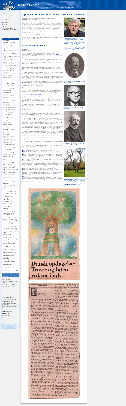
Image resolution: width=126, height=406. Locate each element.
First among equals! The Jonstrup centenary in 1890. (9, 303)
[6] (57, 128)
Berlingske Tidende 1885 (8, 85)
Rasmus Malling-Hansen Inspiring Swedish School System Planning (9, 242)
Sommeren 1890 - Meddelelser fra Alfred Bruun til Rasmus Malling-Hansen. (9, 177)
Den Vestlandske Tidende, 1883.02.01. (10, 65)
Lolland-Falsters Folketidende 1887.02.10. (8, 136)
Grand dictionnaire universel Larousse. (10, 185)
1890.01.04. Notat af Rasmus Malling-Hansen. (10, 158)
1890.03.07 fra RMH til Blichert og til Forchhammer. (10, 170)
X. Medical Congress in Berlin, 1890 (10, 245)
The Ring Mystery (6, 313)
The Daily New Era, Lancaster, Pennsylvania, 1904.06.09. (9, 195)
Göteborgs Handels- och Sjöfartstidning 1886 (10, 118)
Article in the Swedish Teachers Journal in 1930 (10, 232)
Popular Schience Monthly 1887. (9, 129)
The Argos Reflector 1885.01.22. (9, 83)
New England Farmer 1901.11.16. (9, 193)
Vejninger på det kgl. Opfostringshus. (10, 44)
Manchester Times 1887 (7, 122)
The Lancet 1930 (6, 208)
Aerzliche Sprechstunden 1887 (9, 131)
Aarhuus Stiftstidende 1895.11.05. (9, 191)
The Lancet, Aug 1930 (7, 210)
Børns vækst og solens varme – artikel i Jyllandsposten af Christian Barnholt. (10, 271)
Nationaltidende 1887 (7, 116)
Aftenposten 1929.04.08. (8, 206)
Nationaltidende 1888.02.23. (8, 152)
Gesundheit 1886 (6, 134)
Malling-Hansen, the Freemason (8, 292)
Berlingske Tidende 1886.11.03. (9, 109)
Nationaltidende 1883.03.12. (8, 68)
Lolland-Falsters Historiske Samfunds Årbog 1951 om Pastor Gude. (10, 296)
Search (3, 321)
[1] (53, 53)
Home (3, 13)
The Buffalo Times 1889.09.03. (9, 164)
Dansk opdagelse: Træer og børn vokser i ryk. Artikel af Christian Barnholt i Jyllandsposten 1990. (11, 275)
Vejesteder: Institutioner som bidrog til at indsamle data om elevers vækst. (11, 57)
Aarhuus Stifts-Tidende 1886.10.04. (10, 105)
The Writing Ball (5, 19)
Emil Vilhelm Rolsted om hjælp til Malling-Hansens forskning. (9, 268)
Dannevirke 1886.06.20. (7, 97)
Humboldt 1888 (6, 146)
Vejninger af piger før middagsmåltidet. (10, 48)
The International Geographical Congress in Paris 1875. (8, 310)
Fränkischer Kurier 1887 (7, 124)
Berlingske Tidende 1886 (8, 99)
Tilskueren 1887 (6, 132)
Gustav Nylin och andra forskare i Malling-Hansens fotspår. (9, 263)
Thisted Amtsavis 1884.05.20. (8, 70)
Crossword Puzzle (6, 315)
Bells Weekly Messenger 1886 (8, 94)
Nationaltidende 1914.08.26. (8, 201)
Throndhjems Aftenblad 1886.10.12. (10, 107)
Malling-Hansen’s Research (8, 266)
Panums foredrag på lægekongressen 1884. (10, 81)
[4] (28, 92)
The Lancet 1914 (6, 199)
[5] (40, 94)
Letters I (3, 33)
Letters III (4, 36)
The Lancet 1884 (6, 72)
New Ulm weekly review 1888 (9, 147)
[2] (57, 54)
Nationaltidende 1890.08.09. (8, 180)
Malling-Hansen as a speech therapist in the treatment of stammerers (10, 307)
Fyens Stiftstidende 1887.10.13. (9, 144)
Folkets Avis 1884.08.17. (8, 75)
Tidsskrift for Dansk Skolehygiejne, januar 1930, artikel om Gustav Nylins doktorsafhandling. (10, 221)
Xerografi (4, 26)
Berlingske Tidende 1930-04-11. (9, 211)
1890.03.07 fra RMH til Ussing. (9, 166)
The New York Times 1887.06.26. (9, 140)
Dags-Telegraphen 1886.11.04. (9, 111)
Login (3, 323)
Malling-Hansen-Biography (7, 319)
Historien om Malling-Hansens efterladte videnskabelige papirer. (11, 236)
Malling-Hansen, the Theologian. (9, 294)
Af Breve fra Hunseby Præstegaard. (9, 299)
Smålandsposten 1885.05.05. (8, 88)
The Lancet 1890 (6, 183)
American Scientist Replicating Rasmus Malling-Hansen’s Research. (10, 254)
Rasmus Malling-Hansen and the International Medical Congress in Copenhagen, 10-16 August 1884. (9, 248)
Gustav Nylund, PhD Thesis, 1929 (9, 217)
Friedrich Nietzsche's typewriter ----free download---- (10, 21)
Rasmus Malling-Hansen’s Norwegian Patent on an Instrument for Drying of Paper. (10, 29)
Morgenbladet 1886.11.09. (8, 112)
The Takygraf (4, 24)
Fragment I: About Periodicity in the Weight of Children (9, 278)
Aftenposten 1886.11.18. (8, 114)
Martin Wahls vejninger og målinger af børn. (10, 54)
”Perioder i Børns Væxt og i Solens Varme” (31, 94)
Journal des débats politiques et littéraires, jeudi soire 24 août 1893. (10, 189)
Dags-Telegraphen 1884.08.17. (9, 77)
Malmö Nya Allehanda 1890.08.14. (10, 181)
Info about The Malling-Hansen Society (10, 15)
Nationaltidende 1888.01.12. (8, 151)
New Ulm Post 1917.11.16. (8, 204)
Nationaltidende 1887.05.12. (8, 139)
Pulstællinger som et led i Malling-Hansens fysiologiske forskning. (9, 63)
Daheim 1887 (5, 120)
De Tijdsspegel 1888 (7, 149)
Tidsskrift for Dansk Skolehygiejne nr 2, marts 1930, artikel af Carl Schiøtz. (11, 224)
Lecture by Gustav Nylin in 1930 (9, 226)
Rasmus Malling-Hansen (7, 17)
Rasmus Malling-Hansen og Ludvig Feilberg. (10, 239)
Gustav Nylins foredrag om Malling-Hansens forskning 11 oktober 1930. (10, 229)
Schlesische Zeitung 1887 (8, 126)
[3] (38, 68)
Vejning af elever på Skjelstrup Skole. (10, 42)
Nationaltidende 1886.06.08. (8, 95)
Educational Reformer (6, 288)
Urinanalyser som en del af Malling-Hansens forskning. (10, 60)
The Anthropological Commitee (9, 234)
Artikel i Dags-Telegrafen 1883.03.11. (10, 67)
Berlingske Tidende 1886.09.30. (9, 100)
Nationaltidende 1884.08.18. (8, 79)
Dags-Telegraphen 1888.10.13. (9, 156)
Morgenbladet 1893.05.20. (8, 187)
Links (3, 317)
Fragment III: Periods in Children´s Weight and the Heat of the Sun (9, 285)
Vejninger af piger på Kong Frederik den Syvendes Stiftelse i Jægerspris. (11, 51)
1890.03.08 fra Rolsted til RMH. (9, 174)
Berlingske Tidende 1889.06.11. (9, 162)
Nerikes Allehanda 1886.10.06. (9, 104)
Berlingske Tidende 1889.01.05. (9, 161)
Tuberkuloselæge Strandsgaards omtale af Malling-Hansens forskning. (10, 260)
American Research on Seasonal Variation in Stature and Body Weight (10, 251)
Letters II (4, 35)
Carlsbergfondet (6, 40)
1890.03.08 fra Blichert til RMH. (9, 172)
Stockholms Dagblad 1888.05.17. (9, 154)
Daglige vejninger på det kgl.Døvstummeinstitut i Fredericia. (10, 46)
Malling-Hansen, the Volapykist (8, 290)
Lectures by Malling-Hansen (8, 301)
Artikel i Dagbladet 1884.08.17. (9, 73)
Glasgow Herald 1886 (7, 92)
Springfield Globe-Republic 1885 (9, 87)
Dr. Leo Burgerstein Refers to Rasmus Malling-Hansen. (10, 257)
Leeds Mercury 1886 (7, 90)
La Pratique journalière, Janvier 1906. (10, 198)
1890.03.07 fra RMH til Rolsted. (9, 167)
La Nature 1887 (6, 127)
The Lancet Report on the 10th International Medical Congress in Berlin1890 (9, 215)
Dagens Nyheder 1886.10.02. (8, 102)
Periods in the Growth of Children (9, 38)
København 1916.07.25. (7, 203)
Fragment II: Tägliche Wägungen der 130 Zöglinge (9, 282)
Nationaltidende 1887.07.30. (8, 142)
